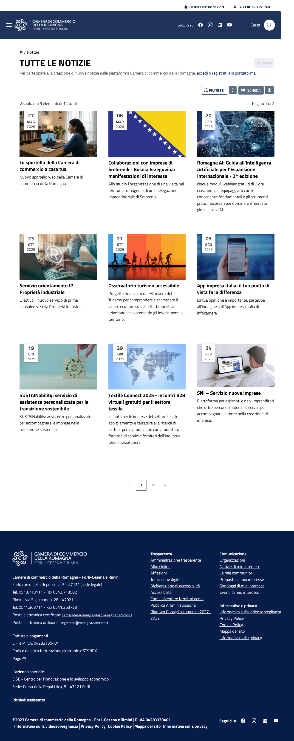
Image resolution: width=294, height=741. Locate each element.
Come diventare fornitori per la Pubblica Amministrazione (177, 602)
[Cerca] (269, 25)
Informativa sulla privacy (241, 637)
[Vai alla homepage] (47, 25)
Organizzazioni (232, 560)
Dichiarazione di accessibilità (175, 586)
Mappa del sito (232, 631)
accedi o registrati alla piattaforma (226, 73)
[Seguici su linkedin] (220, 25)
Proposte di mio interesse (242, 579)
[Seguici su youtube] (229, 25)
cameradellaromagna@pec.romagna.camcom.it (97, 615)
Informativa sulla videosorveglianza (250, 612)
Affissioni (158, 573)
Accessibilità (161, 592)
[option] (58, 171)
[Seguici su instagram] (210, 25)
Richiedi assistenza (28, 700)
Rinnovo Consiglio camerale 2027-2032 (180, 614)
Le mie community (236, 573)
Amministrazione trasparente (175, 560)
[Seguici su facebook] (200, 25)
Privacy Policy (232, 618)
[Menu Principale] (9, 25)
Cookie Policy (231, 625)
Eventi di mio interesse (239, 592)
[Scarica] (269, 90)
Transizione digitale (167, 579)
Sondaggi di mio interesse (242, 586)
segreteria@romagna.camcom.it (84, 622)
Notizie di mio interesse (240, 566)
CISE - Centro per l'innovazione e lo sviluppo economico (60, 679)
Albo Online (160, 566)
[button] (204, 7)
